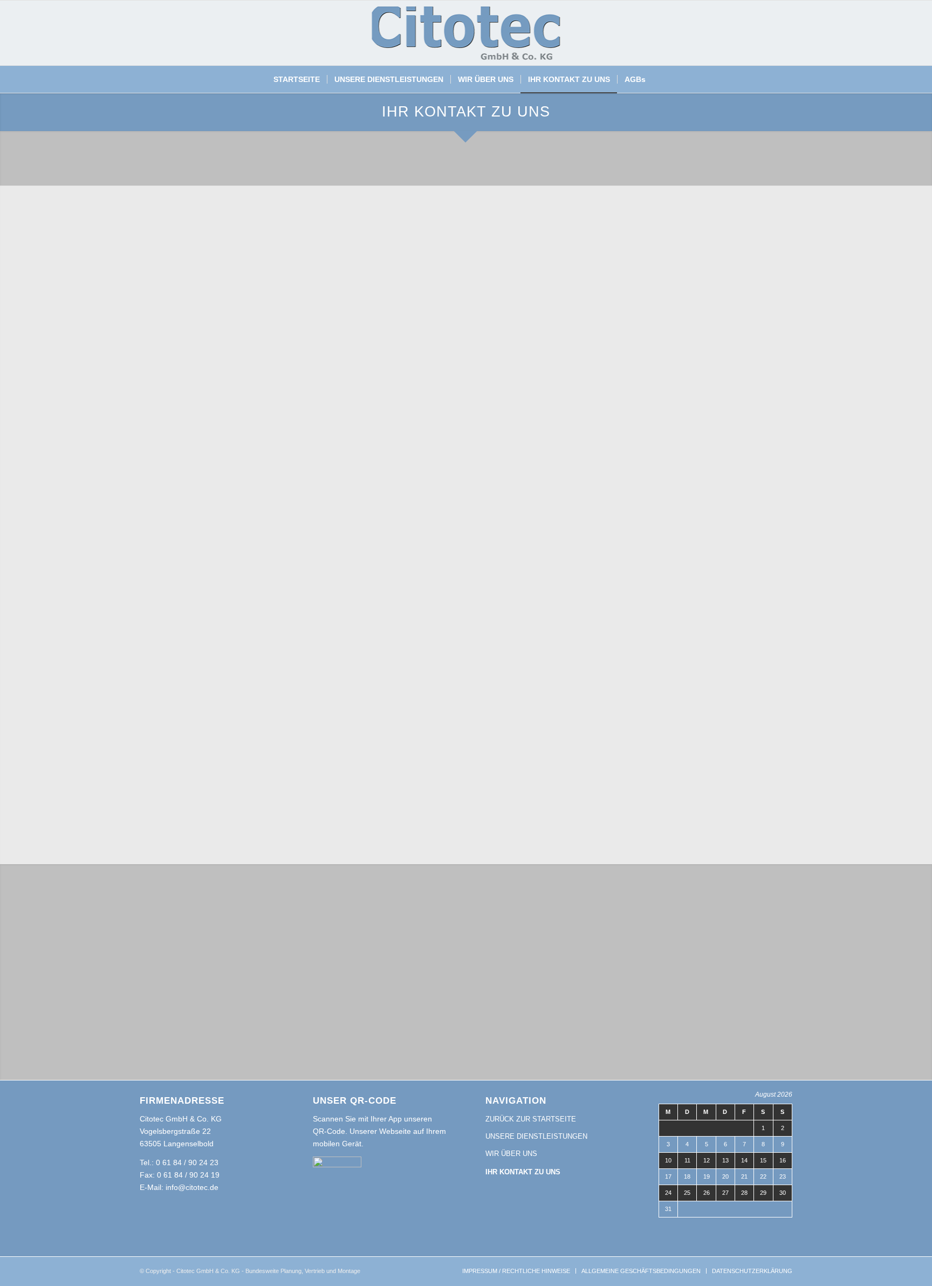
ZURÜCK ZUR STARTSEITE (530, 1119)
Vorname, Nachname (177, 273)
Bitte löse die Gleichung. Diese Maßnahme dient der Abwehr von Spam (261, 747)
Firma (362, 273)
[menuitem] (296, 79)
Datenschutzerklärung (442, 721)
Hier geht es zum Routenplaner (706, 390)
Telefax (364, 381)
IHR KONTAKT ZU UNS (522, 1172)
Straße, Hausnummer (175, 327)
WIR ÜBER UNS (511, 1154)
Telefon (154, 381)
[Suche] (659, 79)
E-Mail (153, 435)
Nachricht (158, 543)
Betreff (153, 489)
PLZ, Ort (367, 327)
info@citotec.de (705, 304)
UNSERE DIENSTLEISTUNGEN (536, 1136)
